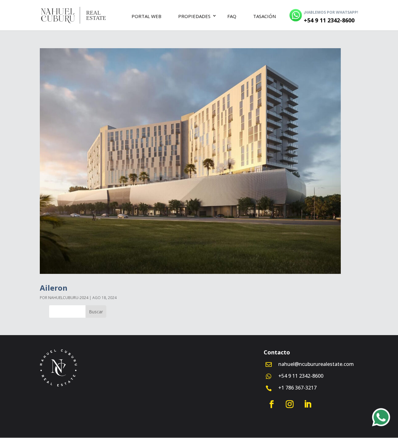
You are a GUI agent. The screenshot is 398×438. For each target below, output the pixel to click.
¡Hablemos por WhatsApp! (331, 12)
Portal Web (146, 16)
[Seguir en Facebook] (271, 404)
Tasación (264, 16)
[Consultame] (381, 419)
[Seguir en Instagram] (289, 404)
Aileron (53, 288)
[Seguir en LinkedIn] (307, 404)
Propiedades (194, 16)
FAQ (231, 16)
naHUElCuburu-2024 (68, 297)
